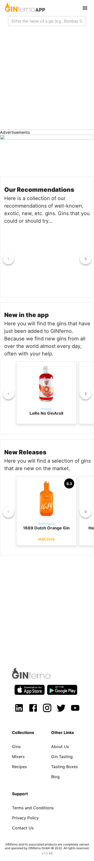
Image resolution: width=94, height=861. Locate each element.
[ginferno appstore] (30, 690)
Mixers (18, 756)
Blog (55, 776)
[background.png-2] (47, 138)
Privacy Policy (25, 817)
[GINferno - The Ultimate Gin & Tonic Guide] (24, 8)
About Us (60, 746)
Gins (16, 746)
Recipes (19, 766)
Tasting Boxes (64, 766)
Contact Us (23, 827)
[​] (47, 21)
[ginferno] (38, 677)
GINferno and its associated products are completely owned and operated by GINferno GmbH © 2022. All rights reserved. (47, 846)
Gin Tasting (62, 756)
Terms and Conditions (33, 807)
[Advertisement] (47, 80)
